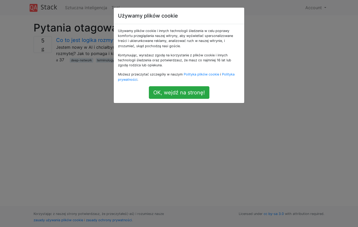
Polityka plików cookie (201, 74)
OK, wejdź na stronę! (179, 92)
